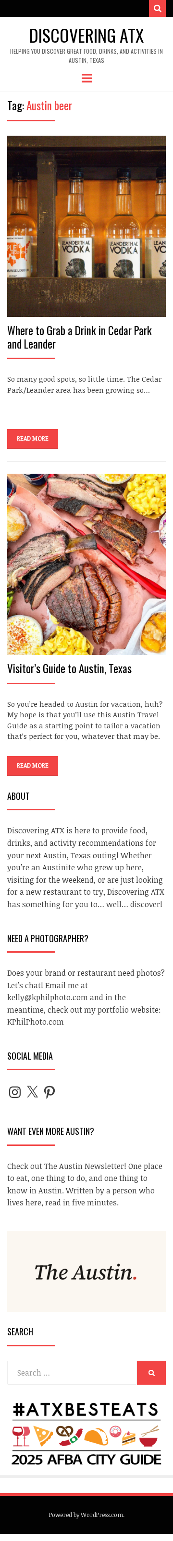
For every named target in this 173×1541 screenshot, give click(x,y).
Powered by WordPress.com (86, 1514)
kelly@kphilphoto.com (47, 997)
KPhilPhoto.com (35, 1021)
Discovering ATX (86, 34)
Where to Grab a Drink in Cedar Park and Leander (79, 337)
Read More (33, 438)
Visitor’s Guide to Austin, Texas (69, 668)
